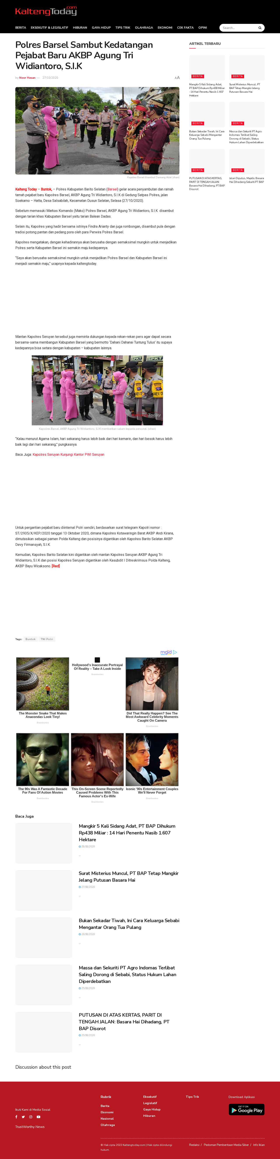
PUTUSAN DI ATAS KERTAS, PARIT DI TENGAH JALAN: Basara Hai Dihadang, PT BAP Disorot (124, 1022)
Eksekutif (150, 1097)
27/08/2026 (88, 887)
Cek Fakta (185, 28)
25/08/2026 (88, 988)
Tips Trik (123, 28)
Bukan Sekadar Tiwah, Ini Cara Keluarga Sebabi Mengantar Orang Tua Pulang (129, 924)
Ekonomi (165, 28)
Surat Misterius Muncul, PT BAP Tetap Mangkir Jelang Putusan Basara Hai (128, 876)
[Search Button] (260, 28)
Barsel (112, 189)
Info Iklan (259, 1145)
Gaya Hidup (101, 28)
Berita (20, 28)
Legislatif (150, 1103)
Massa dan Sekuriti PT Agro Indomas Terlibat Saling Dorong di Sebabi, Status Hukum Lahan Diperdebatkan (127, 975)
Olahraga (144, 28)
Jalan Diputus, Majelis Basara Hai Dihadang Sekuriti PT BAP (246, 180)
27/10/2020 (50, 78)
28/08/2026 (88, 846)
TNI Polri (47, 639)
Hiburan (80, 28)
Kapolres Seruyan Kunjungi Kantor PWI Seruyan (68, 454)
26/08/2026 (88, 934)
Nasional (107, 1119)
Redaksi (194, 1145)
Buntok (31, 639)
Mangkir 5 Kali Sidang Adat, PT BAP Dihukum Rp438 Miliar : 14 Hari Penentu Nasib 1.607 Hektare (127, 833)
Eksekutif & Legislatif (49, 28)
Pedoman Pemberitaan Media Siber (226, 1145)
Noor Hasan (27, 78)
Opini (202, 28)
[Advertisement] (97, 301)
